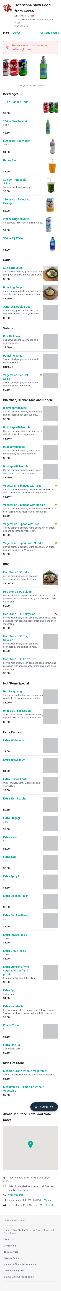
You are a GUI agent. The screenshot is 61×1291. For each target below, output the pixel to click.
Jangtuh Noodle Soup (16, 306)
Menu (6, 32)
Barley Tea (10, 160)
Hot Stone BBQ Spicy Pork (19, 614)
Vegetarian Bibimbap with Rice (22, 485)
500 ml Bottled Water (16, 140)
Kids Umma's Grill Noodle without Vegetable (23, 1088)
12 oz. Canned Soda (15, 101)
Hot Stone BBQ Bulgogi (17, 591)
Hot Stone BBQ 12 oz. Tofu (20, 659)
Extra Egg (9, 990)
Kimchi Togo (11, 1025)
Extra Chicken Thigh (15, 895)
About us (9, 1239)
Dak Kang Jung (12, 691)
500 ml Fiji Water (13, 238)
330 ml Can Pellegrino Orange (16, 201)
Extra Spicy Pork (13, 876)
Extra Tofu (10, 856)
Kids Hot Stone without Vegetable (24, 1070)
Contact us (10, 1245)
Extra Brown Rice (14, 759)
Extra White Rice (13, 740)
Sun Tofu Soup (12, 267)
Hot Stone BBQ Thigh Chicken (16, 638)
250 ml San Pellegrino (16, 121)
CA (14, 1230)
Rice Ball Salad (12, 336)
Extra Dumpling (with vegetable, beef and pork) (16, 970)
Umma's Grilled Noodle (17, 710)
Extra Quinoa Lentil (15, 779)
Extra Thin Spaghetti (16, 798)
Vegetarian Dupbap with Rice (21, 524)
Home (7, 1230)
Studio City (24, 1230)
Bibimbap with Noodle (16, 427)
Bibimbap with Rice (15, 407)
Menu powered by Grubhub (30, 85)
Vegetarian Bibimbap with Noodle (24, 504)
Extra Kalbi (10, 837)
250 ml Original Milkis (16, 219)
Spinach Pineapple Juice (14, 181)
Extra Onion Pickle (14, 950)
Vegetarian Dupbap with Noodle (23, 543)
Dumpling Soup (12, 287)
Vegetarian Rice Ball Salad (15, 376)
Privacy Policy (11, 1258)
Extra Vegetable (13, 1006)
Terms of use (11, 1252)
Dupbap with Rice (14, 446)
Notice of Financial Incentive (20, 1264)
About (16, 32)
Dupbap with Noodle (15, 466)
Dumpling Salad (12, 355)
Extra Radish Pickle (15, 934)
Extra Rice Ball (12, 1044)
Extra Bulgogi (11, 818)
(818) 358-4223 (21, 26)
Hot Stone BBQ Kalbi (16, 572)
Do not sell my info (14, 1270)
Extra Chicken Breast (16, 915)
